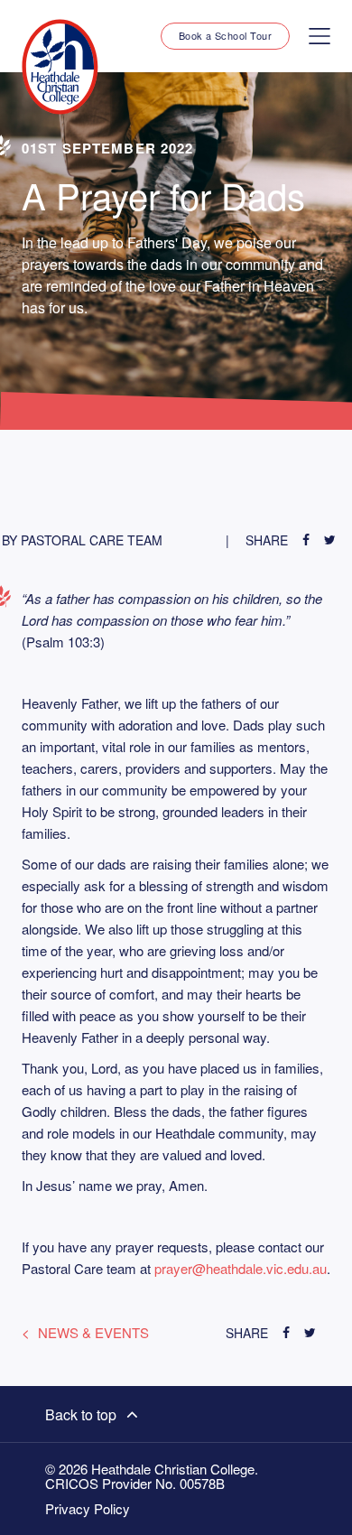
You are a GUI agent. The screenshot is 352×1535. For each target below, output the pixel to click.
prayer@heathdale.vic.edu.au (240, 1268)
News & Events (93, 1332)
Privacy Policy (87, 1509)
